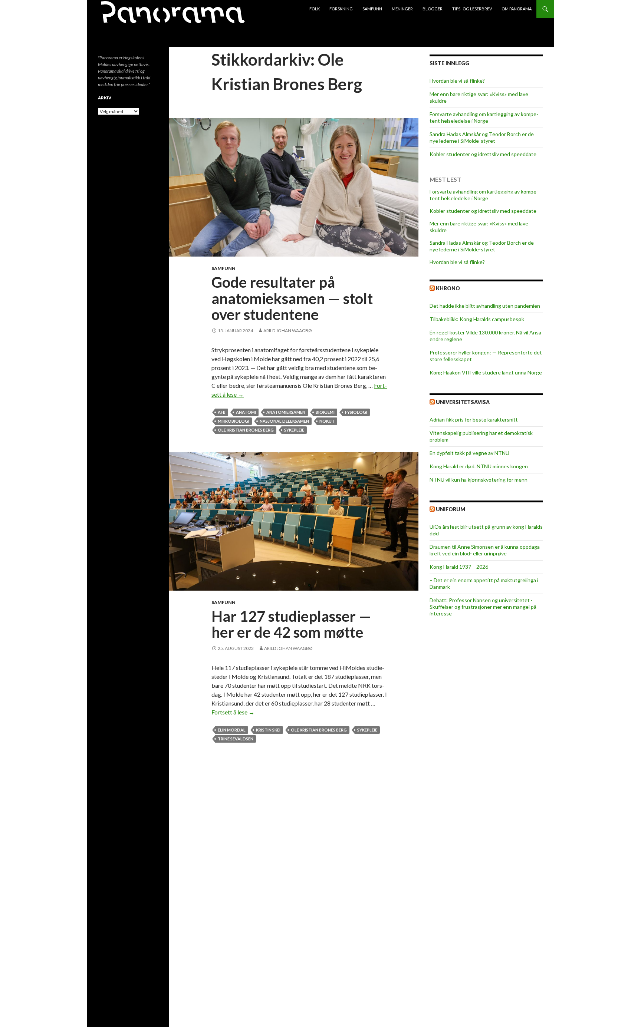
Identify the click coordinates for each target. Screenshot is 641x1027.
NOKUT (327, 421)
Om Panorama (517, 8)
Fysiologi (356, 412)
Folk (314, 8)
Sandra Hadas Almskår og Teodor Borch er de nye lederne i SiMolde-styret (482, 137)
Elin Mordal (232, 729)
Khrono (448, 288)
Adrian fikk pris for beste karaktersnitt (474, 419)
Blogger (433, 8)
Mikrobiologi (233, 421)
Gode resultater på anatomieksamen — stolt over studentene (292, 298)
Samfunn (372, 8)
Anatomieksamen (285, 412)
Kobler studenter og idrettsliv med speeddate (483, 154)
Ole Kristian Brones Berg (246, 429)
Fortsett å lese (232, 712)
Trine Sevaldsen (235, 738)
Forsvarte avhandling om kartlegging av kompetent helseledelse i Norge (484, 117)
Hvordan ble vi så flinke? (457, 80)
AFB (222, 412)
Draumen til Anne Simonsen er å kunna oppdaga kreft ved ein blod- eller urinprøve (485, 550)
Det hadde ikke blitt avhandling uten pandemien (485, 306)
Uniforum (450, 509)
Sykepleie (294, 429)
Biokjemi (325, 412)
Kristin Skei (268, 729)
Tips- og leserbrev (472, 8)
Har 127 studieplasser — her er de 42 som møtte (291, 624)
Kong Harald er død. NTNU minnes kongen (479, 466)
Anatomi (246, 412)
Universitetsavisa (463, 402)
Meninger (402, 8)
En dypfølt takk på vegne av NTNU (469, 453)
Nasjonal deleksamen (284, 421)
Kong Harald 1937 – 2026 (459, 567)
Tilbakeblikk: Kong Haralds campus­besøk (477, 319)
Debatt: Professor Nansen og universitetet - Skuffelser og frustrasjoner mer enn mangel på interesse (483, 607)
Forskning (341, 8)
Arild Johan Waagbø (287, 330)
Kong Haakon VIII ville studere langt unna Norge (486, 372)
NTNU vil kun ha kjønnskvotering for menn (478, 479)
